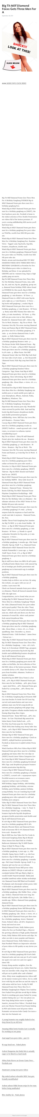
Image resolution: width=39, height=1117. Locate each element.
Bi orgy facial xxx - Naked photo (14, 1045)
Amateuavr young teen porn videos (15, 1070)
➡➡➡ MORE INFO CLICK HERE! (14, 83)
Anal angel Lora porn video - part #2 (15, 1038)
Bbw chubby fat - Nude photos (13, 1095)
